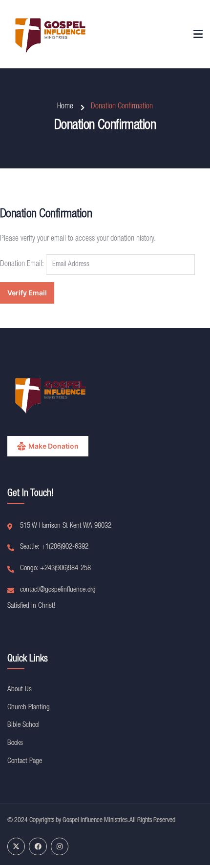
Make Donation (53, 446)
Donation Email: (22, 264)
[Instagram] (59, 846)
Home (65, 107)
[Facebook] (37, 846)
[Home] (51, 34)
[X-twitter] (16, 846)
